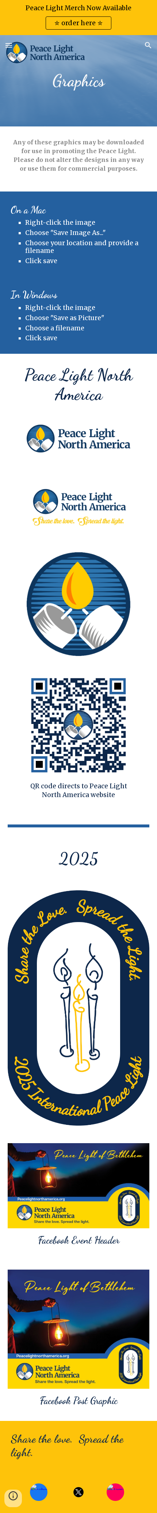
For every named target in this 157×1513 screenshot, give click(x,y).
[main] (79, 81)
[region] (78, 17)
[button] (9, 45)
